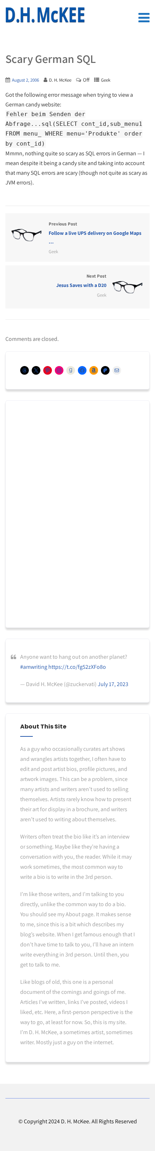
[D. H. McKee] (45, 15)
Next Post (81, 280)
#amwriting (33, 667)
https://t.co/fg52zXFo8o (77, 667)
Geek (105, 80)
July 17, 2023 (113, 684)
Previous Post (95, 233)
